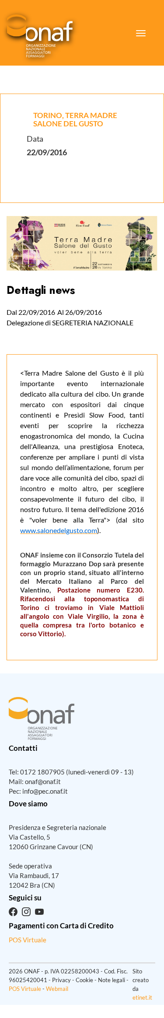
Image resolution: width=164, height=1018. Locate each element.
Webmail (57, 988)
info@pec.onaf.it (45, 791)
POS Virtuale (27, 940)
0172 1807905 (42, 772)
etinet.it (142, 997)
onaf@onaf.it (43, 781)
